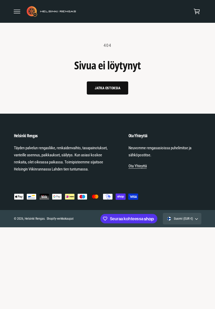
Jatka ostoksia (107, 88)
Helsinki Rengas (35, 218)
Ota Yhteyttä (137, 166)
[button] (17, 11)
